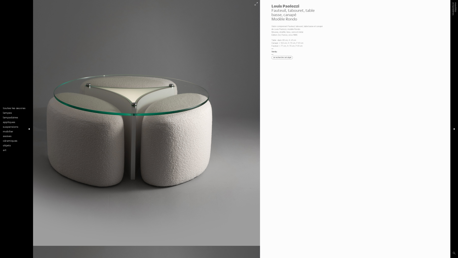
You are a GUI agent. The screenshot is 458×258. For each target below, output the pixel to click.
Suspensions (10, 126)
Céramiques (10, 140)
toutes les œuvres (14, 108)
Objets (7, 145)
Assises (7, 135)
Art (4, 149)
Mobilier (8, 131)
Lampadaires (10, 117)
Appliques (9, 122)
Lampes (7, 112)
